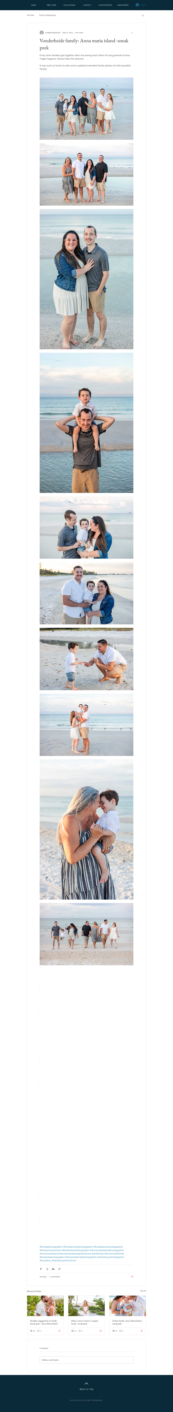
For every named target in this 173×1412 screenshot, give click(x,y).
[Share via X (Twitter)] (47, 1269)
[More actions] (131, 32)
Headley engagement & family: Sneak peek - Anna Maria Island (44, 1322)
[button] (143, 15)
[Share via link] (59, 1269)
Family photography (47, 15)
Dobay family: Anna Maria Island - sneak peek (127, 1322)
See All (143, 1291)
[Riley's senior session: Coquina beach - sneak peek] (86, 1306)
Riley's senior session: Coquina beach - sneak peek (84, 1322)
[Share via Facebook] (41, 1269)
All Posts (30, 15)
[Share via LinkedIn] (53, 1269)
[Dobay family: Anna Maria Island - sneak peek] (127, 1306)
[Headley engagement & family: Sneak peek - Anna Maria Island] (45, 1306)
